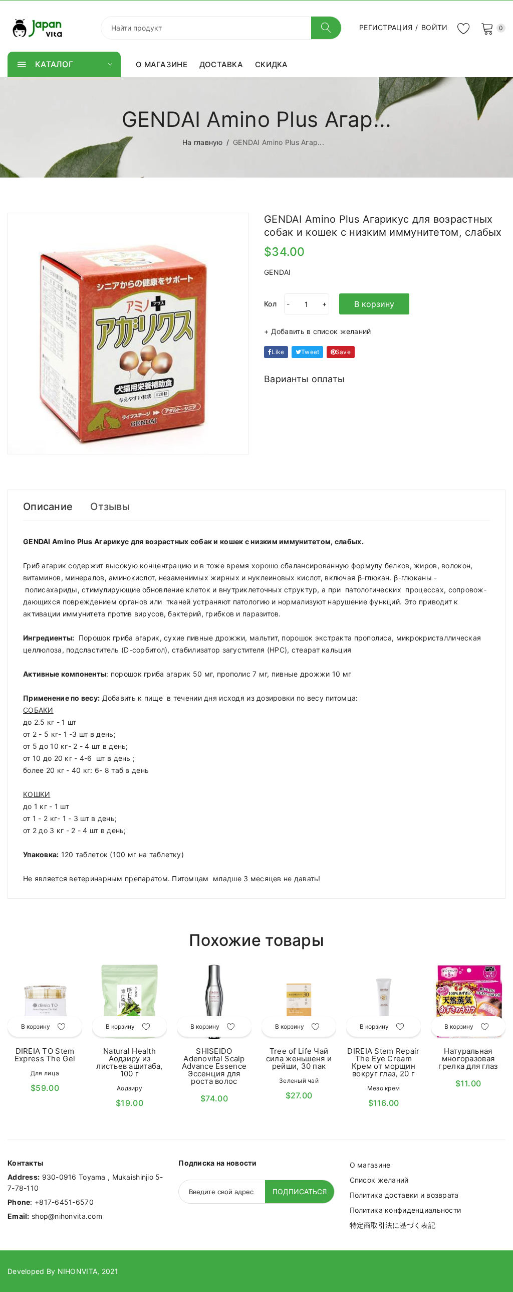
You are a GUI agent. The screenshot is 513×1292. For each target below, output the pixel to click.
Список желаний (379, 1180)
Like (278, 352)
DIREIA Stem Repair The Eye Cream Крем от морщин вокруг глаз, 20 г (383, 1062)
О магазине (370, 1165)
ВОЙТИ (434, 27)
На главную (202, 142)
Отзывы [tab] (110, 507)
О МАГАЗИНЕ (161, 64)
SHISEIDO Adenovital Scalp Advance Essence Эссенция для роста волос (214, 1066)
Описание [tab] (48, 507)
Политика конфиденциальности (405, 1210)
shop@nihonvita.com (67, 1216)
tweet (310, 352)
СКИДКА (271, 64)
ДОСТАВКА (221, 64)
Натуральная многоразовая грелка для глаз (467, 1058)
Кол (270, 303)
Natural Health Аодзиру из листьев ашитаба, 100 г (129, 1062)
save (343, 352)
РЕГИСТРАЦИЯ (385, 27)
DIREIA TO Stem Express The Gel (45, 1054)
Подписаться (300, 1191)
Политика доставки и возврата (404, 1195)
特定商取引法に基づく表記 (392, 1225)
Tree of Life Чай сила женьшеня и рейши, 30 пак (299, 1058)
